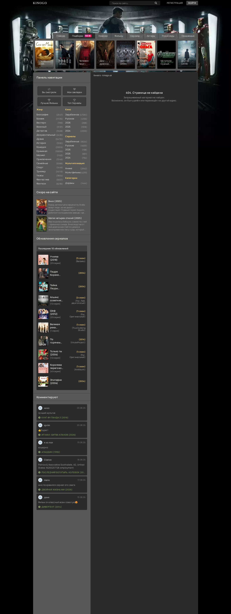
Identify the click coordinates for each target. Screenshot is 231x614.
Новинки (103, 35)
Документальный (46, 134)
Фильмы (119, 35)
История (41, 142)
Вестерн (41, 122)
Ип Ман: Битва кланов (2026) (59, 434)
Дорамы (69, 183)
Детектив (42, 130)
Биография (42, 114)
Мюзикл (41, 155)
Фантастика (43, 179)
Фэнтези (41, 183)
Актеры (151, 35)
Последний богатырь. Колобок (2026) (63, 472)
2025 (68, 126)
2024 (68, 130)
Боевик (40, 118)
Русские (69, 145)
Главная (61, 35)
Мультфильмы (72, 172)
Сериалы (135, 35)
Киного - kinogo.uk (103, 75)
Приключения (44, 159)
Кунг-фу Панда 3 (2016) (55, 417)
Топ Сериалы (74, 103)
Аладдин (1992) (51, 452)
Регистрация (175, 3)
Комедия (41, 147)
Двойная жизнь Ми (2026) (57, 489)
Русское (69, 118)
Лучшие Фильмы (49, 103)
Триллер (41, 171)
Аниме (68, 168)
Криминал (42, 151)
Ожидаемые (188, 35)
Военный (41, 126)
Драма (40, 138)
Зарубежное (72, 114)
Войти (192, 3)
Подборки (77, 35)
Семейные (42, 163)
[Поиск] (156, 3)
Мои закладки (74, 92)
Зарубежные (72, 141)
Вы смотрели (49, 92)
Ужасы (40, 175)
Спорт (40, 167)
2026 (68, 122)
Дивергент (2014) (52, 506)
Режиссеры (168, 35)
